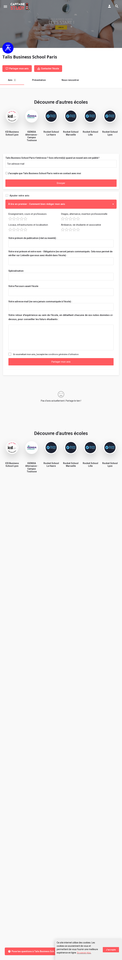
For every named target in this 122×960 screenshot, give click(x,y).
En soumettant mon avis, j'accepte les (46, 354)
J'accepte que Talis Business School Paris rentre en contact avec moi (44, 173)
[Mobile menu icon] (5, 6)
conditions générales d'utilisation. (63, 354)
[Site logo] (20, 6)
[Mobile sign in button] (109, 6)
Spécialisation (16, 271)
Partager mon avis (61, 361)
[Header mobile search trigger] (117, 6)
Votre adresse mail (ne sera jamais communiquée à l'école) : (40, 301)
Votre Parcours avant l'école (23, 286)
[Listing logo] (8, 48)
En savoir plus (84, 952)
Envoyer (61, 183)
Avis (11, 80)
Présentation (39, 80)
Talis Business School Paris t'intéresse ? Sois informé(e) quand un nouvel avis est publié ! (52, 158)
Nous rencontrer (70, 80)
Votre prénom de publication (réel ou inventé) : (32, 238)
